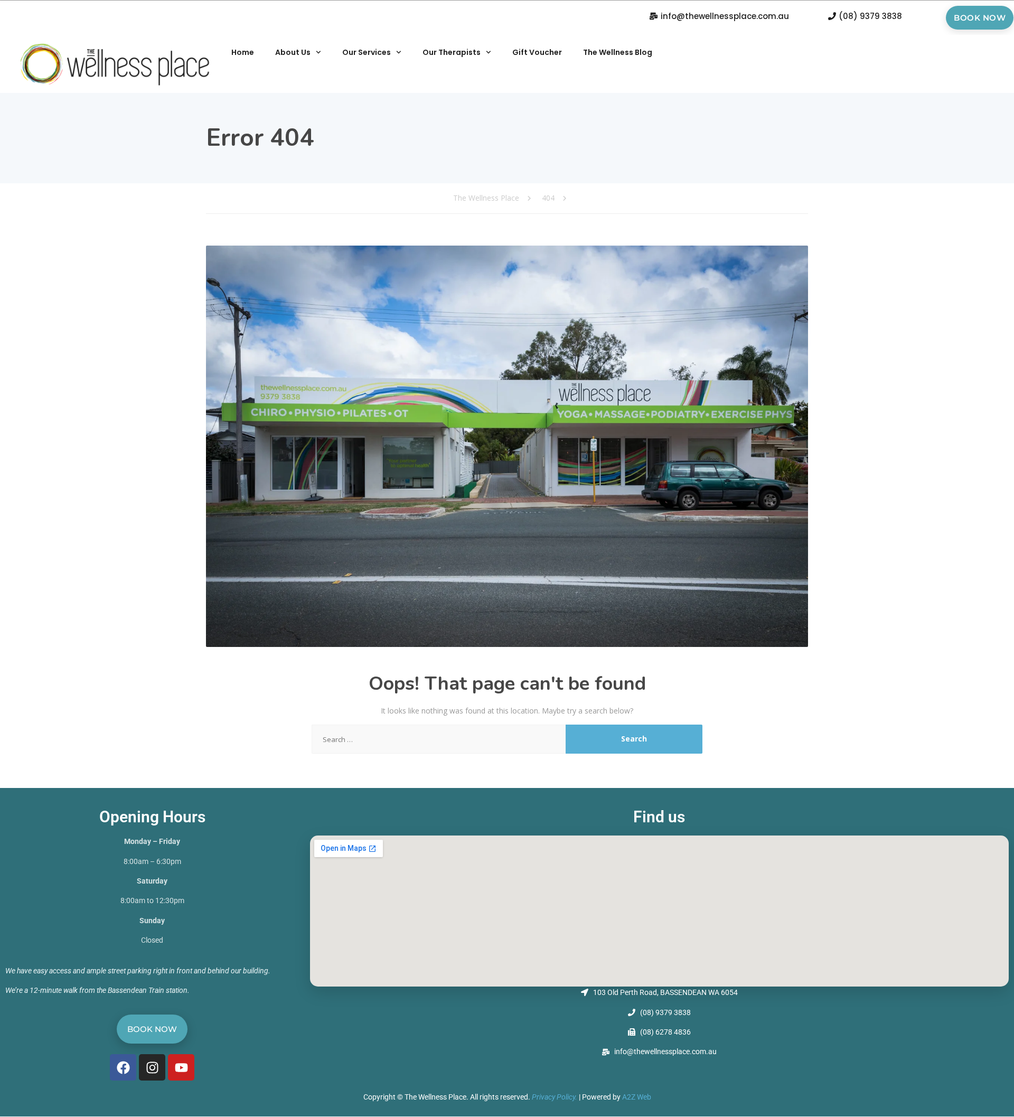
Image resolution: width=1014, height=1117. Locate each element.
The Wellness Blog (617, 52)
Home (242, 52)
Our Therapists (451, 52)
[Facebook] (123, 1067)
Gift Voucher (537, 52)
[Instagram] (152, 1067)
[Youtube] (181, 1067)
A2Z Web (636, 1097)
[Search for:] (439, 739)
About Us (293, 52)
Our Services (366, 52)
